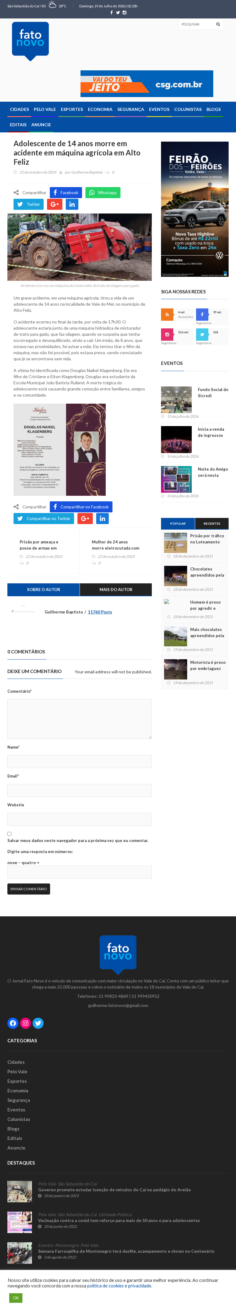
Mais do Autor (116, 589)
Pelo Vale (45, 109)
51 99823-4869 (113, 996)
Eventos (159, 109)
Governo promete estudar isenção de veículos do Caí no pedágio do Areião (114, 1189)
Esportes (72, 109)
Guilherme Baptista (86, 172)
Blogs (213, 109)
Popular (178, 523)
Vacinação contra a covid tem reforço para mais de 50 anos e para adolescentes (119, 1220)
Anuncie (41, 124)
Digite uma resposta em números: (40, 851)
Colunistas (188, 109)
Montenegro (67, 1245)
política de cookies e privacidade (119, 1285)
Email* (13, 775)
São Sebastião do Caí (77, 1183)
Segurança (130, 109)
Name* (13, 747)
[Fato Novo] (30, 41)
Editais (18, 124)
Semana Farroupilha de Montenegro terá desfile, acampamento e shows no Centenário (126, 1251)
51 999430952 (145, 996)
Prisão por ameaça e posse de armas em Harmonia (39, 548)
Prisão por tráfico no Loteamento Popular (207, 541)
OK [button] (16, 1297)
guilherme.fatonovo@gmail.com (118, 1005)
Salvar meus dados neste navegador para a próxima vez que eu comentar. (77, 840)
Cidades (19, 109)
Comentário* (19, 691)
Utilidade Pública (115, 1214)
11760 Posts (100, 611)
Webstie (15, 804)
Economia (100, 109)
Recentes (212, 523)
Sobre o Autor (43, 589)
